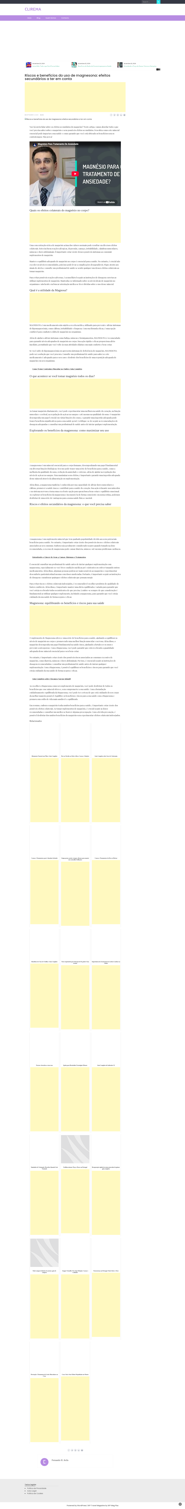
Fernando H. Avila (60, 1460)
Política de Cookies (35, 1493)
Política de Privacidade (36, 1488)
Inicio (29, 18)
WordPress (81, 1505)
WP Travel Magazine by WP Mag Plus (103, 1505)
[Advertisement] (92, 38)
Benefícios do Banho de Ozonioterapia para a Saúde (94, 66)
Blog (38, 18)
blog (42, 115)
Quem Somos (51, 18)
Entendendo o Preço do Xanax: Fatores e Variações (140, 66)
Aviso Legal (31, 1491)
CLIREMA (33, 9)
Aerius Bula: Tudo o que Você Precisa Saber (46, 66)
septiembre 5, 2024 (32, 115)
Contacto (65, 18)
